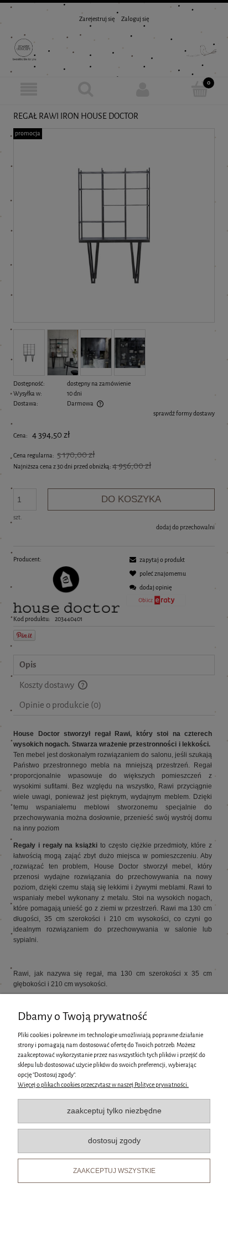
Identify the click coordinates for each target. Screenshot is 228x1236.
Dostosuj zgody (114, 1141)
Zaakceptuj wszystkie (114, 1171)
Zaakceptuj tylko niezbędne (114, 1111)
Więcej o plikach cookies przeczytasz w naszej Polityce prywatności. (103, 1085)
